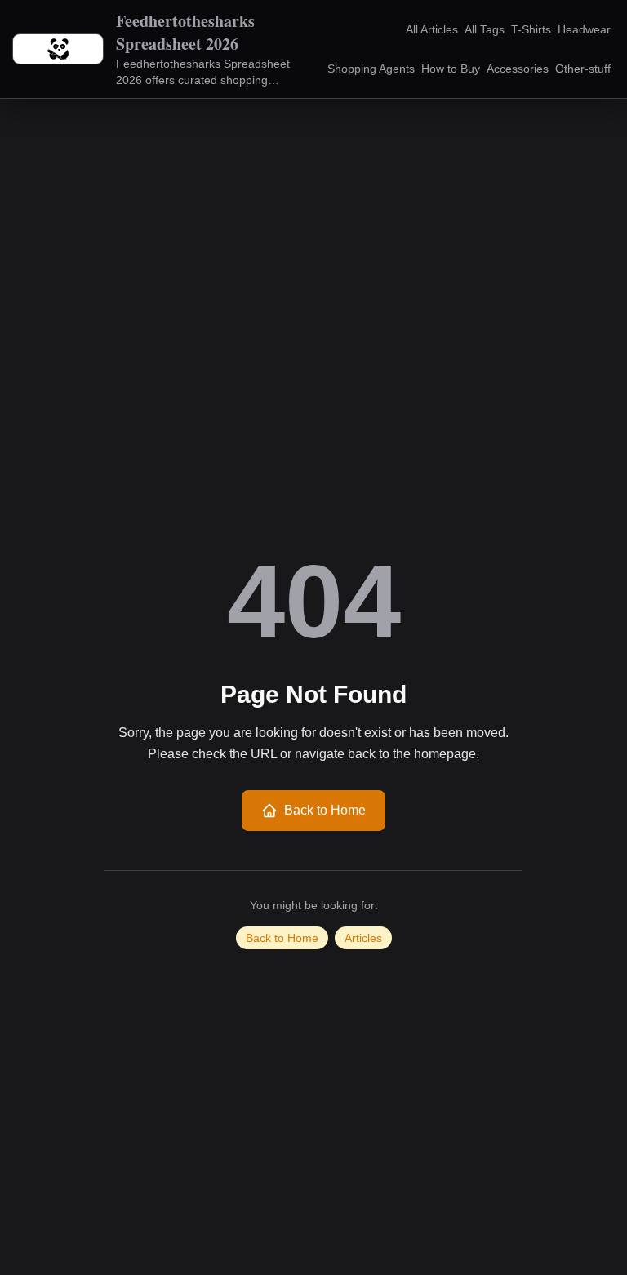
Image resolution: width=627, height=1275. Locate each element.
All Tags (485, 29)
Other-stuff (583, 68)
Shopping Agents (371, 68)
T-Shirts (531, 29)
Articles (363, 937)
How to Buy (450, 68)
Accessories (518, 68)
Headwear (584, 29)
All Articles (432, 29)
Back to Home (325, 810)
